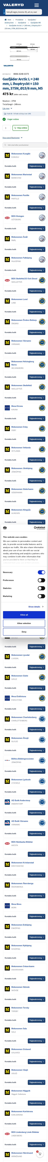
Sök (38, 23)
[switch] (41, 580)
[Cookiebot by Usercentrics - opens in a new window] (34, 528)
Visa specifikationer (11, 137)
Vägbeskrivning (36, 166)
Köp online (22, 127)
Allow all (24, 615)
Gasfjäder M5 (36, 22)
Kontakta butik (10, 166)
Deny (24, 632)
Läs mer (6, 108)
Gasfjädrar (22, 22)
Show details (34, 606)
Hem (9, 20)
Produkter (19, 20)
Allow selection (24, 623)
